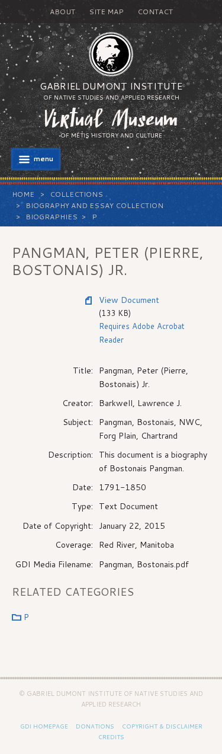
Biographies (51, 217)
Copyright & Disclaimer (162, 726)
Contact (155, 12)
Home (23, 194)
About (62, 12)
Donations (95, 726)
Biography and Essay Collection (94, 205)
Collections (76, 194)
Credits (111, 737)
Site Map (106, 12)
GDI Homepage (44, 726)
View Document (129, 300)
